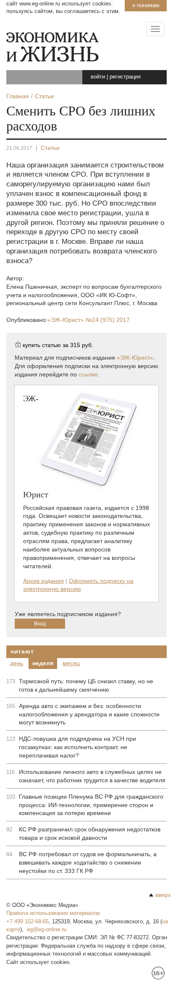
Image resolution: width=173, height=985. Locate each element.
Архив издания (43, 580)
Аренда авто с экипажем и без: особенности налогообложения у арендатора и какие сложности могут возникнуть (89, 714)
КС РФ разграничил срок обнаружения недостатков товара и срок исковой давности (89, 833)
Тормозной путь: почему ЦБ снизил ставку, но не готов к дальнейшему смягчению (86, 685)
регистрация (125, 76)
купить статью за (58, 345)
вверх (163, 894)
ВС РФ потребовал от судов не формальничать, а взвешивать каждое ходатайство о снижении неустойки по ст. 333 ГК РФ (88, 862)
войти (98, 76)
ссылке (88, 374)
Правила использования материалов (53, 913)
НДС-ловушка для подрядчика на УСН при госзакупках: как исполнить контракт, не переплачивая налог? (77, 747)
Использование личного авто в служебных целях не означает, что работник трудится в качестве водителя (92, 776)
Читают (22, 651)
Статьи (50, 147)
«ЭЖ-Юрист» (88, 319)
